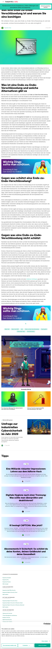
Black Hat (7, 329)
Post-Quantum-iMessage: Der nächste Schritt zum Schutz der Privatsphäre (12, 408)
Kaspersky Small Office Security (9, 590)
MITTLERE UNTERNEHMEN (9, 597)
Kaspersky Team (7, 27)
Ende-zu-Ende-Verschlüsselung (32, 329)
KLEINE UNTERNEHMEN (8, 587)
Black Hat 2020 (15, 329)
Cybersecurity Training (7, 621)
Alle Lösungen (5, 583)
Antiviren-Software (31, 279)
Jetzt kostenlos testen (45, 6)
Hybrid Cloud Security (7, 619)
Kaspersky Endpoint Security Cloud (10, 592)
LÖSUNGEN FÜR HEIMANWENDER (10, 574)
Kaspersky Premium (7, 581)
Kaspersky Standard (7, 577)
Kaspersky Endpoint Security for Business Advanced (13, 604)
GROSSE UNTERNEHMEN (8, 610)
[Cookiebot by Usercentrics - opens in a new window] (44, 624)
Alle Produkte (5, 594)
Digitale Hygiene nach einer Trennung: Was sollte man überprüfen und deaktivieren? (26, 498)
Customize (25, 645)
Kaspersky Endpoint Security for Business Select (13, 602)
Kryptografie (44, 329)
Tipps (26, 463)
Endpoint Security (6, 617)
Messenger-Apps (21, 331)
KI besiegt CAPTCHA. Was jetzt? (26, 525)
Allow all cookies (42, 645)
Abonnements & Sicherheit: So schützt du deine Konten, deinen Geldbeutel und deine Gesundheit (26, 552)
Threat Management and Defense (10, 615)
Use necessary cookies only (9, 645)
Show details (45, 641)
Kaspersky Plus (6, 579)
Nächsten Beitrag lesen (8, 420)
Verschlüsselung (30, 331)
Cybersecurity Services (7, 613)
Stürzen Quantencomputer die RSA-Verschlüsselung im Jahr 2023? (35, 408)
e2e (22, 329)
